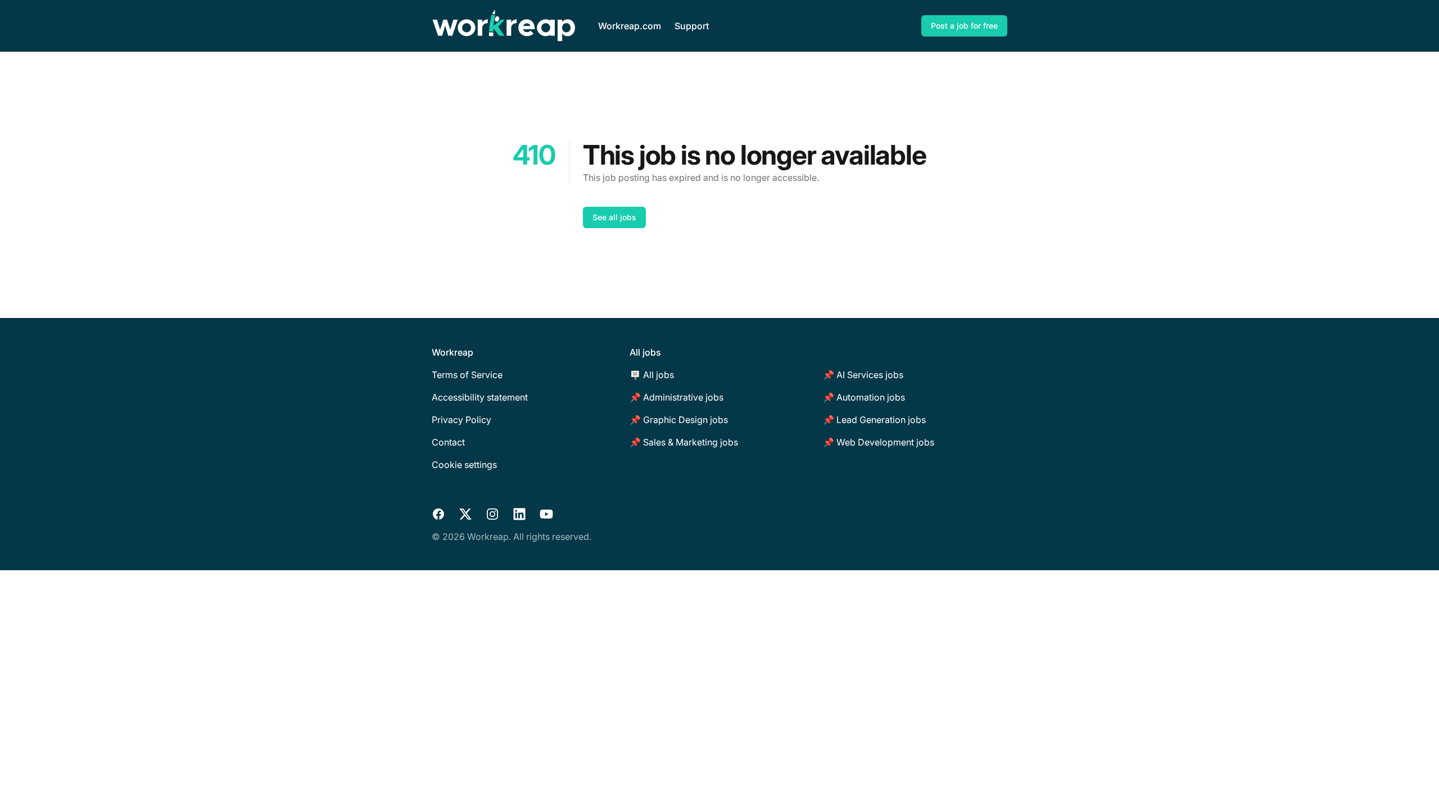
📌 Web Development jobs (878, 442)
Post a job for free (964, 25)
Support (692, 25)
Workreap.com (629, 25)
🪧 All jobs (652, 374)
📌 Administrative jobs (676, 397)
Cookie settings (464, 464)
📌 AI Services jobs (863, 374)
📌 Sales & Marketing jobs (684, 442)
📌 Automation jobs (864, 397)
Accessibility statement (480, 397)
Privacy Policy (461, 419)
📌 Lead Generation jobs (874, 419)
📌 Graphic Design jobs (679, 419)
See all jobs (614, 217)
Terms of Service (467, 374)
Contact (448, 442)
